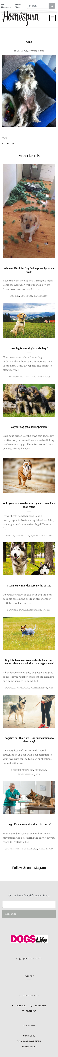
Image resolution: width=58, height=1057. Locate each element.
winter (47, 610)
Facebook (21, 1005)
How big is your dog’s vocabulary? (29, 348)
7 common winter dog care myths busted (29, 585)
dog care (12, 610)
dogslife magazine (30, 610)
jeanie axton (40, 296)
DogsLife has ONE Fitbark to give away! (29, 824)
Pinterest (31, 1011)
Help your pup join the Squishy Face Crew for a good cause (29, 505)
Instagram (40, 1005)
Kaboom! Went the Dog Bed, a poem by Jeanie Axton (29, 269)
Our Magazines (6, 5)
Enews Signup (18, 5)
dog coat (10, 687)
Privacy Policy (29, 1046)
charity (9, 535)
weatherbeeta (38, 687)
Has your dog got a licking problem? (28, 427)
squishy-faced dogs (42, 535)
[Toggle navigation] (52, 18)
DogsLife (30, 376)
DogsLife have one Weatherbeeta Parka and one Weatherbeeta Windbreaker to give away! (29, 661)
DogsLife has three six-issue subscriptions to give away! (29, 739)
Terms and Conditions (29, 1041)
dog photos (22, 535)
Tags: (5, 138)
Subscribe (10, 913)
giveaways (23, 687)
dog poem (26, 296)
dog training (15, 376)
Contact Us (29, 1035)
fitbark (43, 848)
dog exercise (29, 848)
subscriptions (26, 774)
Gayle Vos (22, 51)
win (50, 687)
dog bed (14, 296)
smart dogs (43, 376)
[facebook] (2, 144)
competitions (13, 848)
